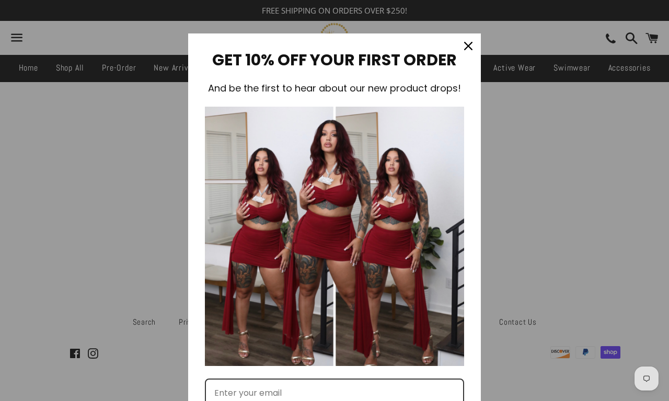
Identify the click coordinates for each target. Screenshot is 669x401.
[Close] (468, 46)
